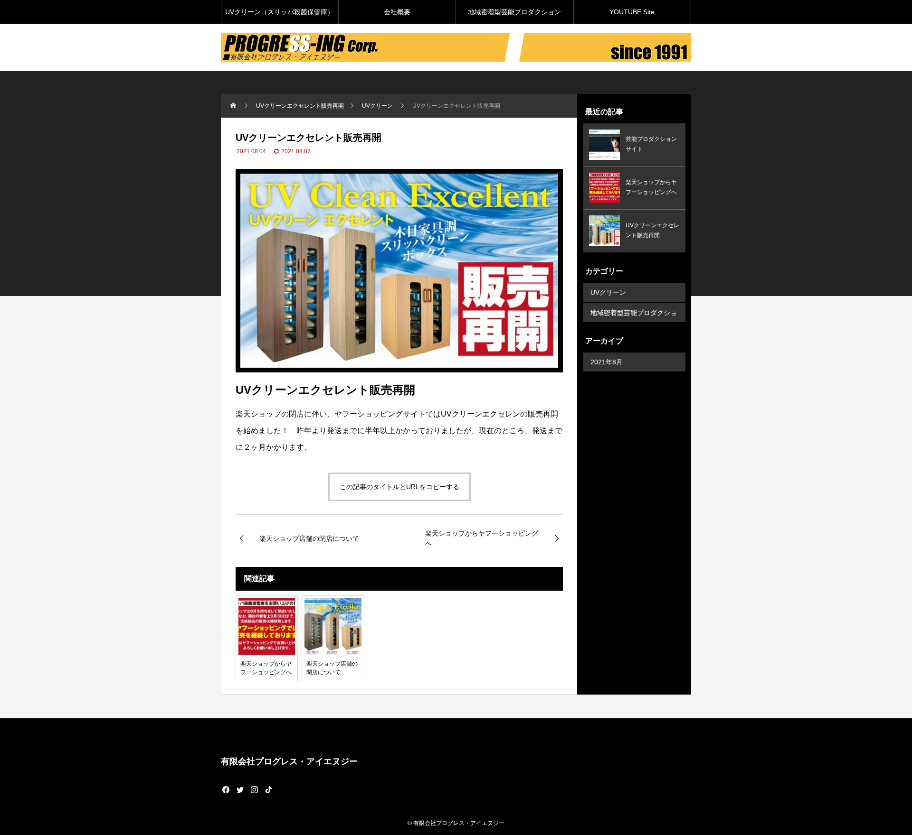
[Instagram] (254, 789)
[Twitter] (240, 789)
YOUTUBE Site (632, 12)
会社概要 (397, 12)
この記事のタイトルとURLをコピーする (399, 487)
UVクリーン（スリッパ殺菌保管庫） (279, 12)
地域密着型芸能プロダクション (514, 12)
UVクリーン (608, 292)
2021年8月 (606, 362)
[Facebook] (225, 789)
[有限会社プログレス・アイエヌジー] (366, 47)
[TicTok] (268, 789)
